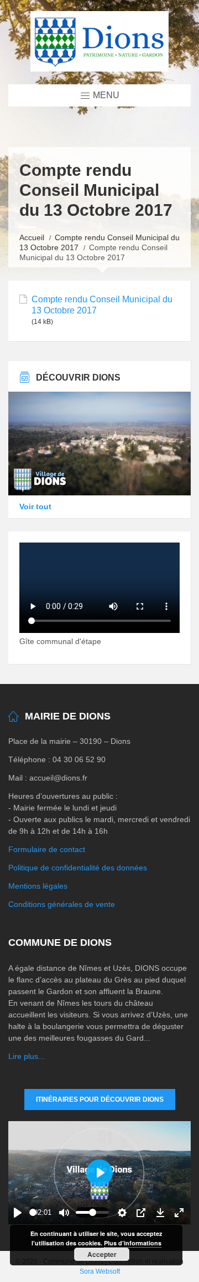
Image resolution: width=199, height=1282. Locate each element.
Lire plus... (26, 1056)
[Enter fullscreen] (179, 1213)
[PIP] (141, 1213)
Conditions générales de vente (61, 904)
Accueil (31, 237)
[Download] (160, 1213)
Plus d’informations (132, 1243)
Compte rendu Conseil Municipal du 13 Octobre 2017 (102, 305)
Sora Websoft (100, 1271)
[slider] (32, 1212)
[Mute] (64, 1213)
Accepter (102, 1254)
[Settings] (122, 1213)
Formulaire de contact (46, 849)
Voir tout (35, 506)
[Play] (18, 1213)
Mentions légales (37, 885)
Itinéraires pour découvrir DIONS (100, 1099)
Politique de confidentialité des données (77, 867)
